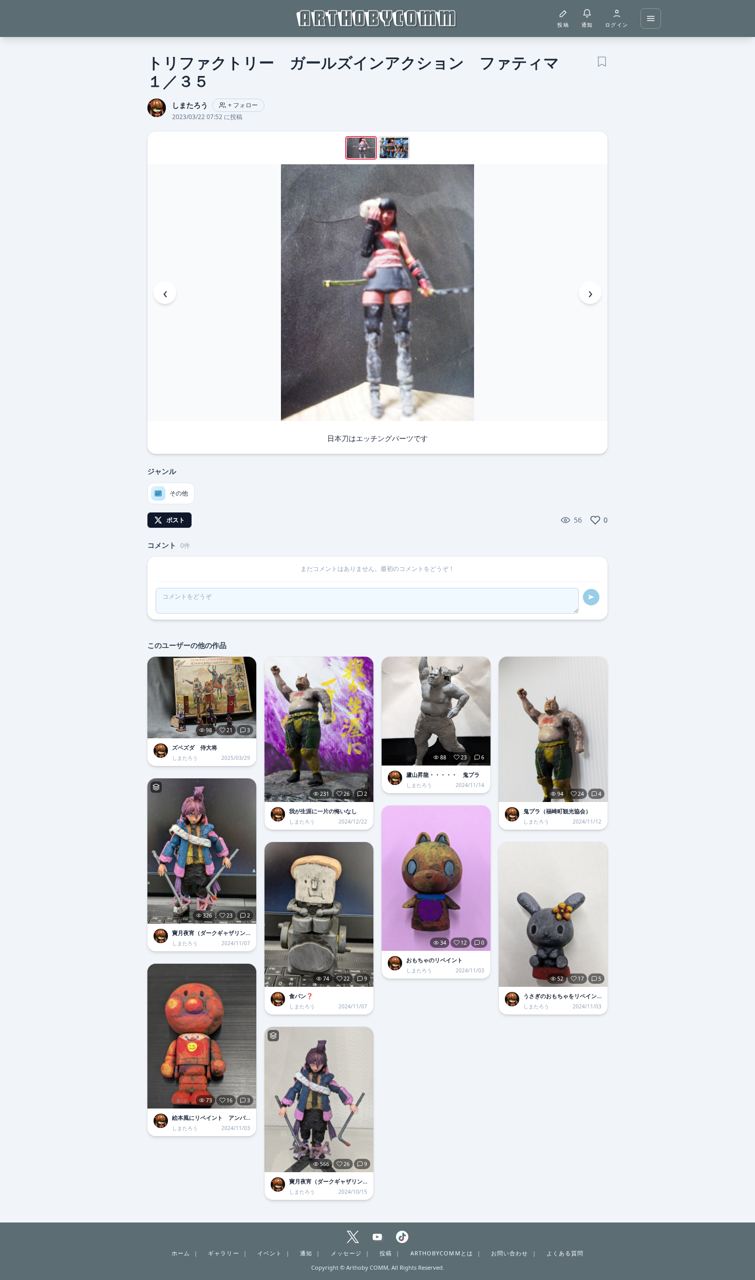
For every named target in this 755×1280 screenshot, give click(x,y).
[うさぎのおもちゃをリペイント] (553, 914)
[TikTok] (402, 1237)
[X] (353, 1237)
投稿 (386, 1253)
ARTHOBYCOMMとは (441, 1253)
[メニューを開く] (650, 18)
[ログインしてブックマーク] (601, 60)
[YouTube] (377, 1237)
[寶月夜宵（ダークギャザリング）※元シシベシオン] (201, 851)
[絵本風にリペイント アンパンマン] (201, 1036)
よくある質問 (565, 1253)
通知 (306, 1253)
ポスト (175, 519)
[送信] (591, 597)
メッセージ (346, 1253)
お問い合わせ (509, 1253)
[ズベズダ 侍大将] (201, 697)
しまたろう (190, 105)
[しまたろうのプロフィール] (161, 750)
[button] (377, 292)
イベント (269, 1253)
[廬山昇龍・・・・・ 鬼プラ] (436, 711)
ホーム (181, 1253)
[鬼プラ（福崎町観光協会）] (553, 729)
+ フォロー (243, 105)
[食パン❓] (319, 914)
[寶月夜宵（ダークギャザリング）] (319, 1099)
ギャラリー (223, 1253)
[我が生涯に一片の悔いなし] (319, 729)
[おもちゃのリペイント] (436, 878)
